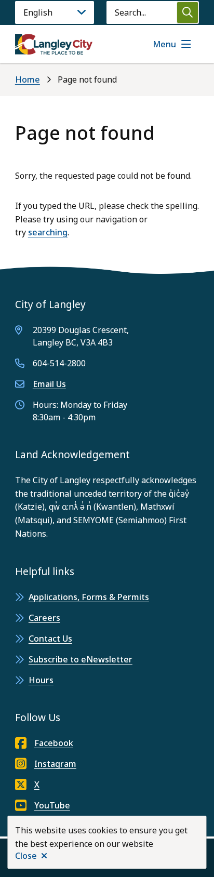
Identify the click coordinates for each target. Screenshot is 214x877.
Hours (41, 680)
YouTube (52, 805)
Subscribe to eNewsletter (80, 659)
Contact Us (50, 638)
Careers (44, 617)
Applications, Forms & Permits (89, 597)
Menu (164, 44)
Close (26, 855)
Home (27, 79)
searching (48, 232)
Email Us (49, 384)
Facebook (53, 743)
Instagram (55, 763)
